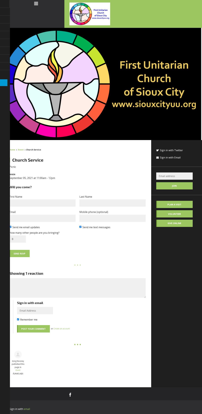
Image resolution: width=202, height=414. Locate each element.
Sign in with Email (170, 157)
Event (21, 149)
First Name (15, 196)
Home (12, 149)
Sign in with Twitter (171, 150)
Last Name (85, 196)
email (27, 409)
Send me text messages (96, 227)
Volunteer (174, 213)
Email (12, 212)
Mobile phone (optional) (93, 212)
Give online (174, 223)
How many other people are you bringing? (34, 232)
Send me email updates (26, 227)
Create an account (61, 328)
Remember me (28, 319)
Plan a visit (174, 204)
